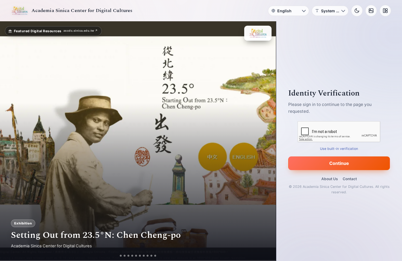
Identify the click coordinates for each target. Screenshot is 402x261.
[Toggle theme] (357, 10)
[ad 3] (129, 256)
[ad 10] (157, 256)
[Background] (371, 10)
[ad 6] (142, 256)
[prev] (10, 141)
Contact (350, 179)
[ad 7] (146, 256)
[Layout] (385, 10)
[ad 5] (138, 256)
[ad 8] (150, 256)
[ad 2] (123, 256)
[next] (266, 141)
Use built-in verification (339, 149)
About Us (329, 179)
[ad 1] (119, 256)
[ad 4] (134, 256)
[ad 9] (154, 256)
